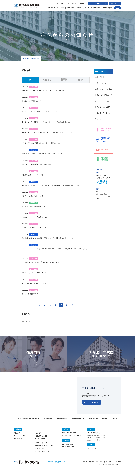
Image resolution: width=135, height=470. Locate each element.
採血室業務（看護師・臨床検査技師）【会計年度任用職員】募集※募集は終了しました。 (52, 185)
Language (82, 3)
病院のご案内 (107, 8)
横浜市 (114, 418)
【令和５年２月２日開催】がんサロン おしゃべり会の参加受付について (47, 122)
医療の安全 (48, 418)
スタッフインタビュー (102, 101)
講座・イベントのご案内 (103, 89)
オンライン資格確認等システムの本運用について (38, 227)
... (44, 305)
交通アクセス (115, 3)
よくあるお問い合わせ (102, 113)
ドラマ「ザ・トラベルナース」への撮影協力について (40, 111)
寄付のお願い (72, 3)
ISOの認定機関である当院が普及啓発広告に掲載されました (42, 262)
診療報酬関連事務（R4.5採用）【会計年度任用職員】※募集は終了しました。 (48, 238)
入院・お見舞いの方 (67, 8)
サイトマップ (99, 119)
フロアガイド (60, 3)
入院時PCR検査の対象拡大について (34, 283)
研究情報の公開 (62, 418)
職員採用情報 (99, 77)
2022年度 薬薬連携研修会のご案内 (34, 206)
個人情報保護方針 (78, 418)
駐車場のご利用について (30, 294)
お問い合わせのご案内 (102, 107)
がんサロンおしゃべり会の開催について (35, 217)
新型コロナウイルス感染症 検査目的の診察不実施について (42, 164)
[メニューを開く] (117, 7)
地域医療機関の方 (94, 8)
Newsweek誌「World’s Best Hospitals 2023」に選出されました (44, 90)
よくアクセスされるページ (98, 3)
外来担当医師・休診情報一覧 (103, 182)
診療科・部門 (81, 8)
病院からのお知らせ (102, 83)
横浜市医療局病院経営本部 (98, 418)
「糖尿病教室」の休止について (32, 175)
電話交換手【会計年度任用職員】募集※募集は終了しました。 (43, 153)
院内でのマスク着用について (31, 101)
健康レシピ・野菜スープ (103, 95)
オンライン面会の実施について (32, 196)
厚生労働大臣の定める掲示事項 (28, 418)
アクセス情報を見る (92, 402)
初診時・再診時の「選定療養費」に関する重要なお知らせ (41, 143)
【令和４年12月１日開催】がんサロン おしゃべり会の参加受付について (47, 132)
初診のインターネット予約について (34, 273)
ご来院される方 (53, 8)
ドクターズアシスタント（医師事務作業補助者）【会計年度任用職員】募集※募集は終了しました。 (54, 250)
